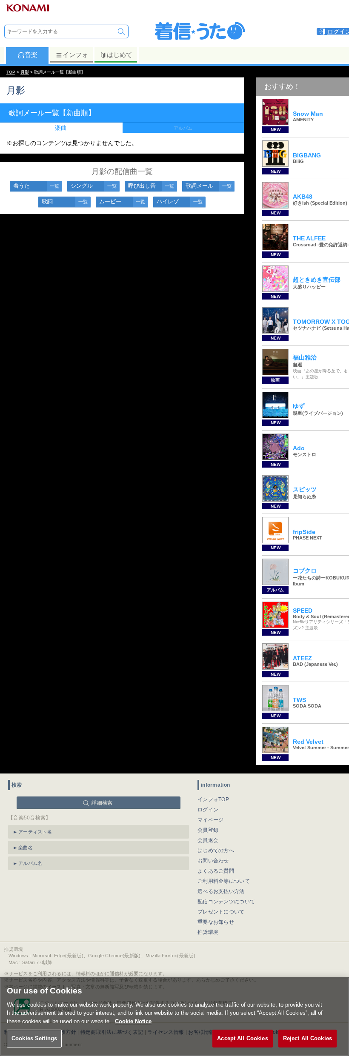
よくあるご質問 (215, 871)
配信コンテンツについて (226, 902)
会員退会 (207, 840)
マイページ (210, 820)
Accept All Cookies (242, 1038)
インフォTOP (213, 799)
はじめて (119, 54)
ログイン (207, 810)
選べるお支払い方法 (221, 891)
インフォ (75, 54)
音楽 (31, 54)
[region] (174, 1016)
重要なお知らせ (215, 922)
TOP (10, 72)
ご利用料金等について (223, 881)
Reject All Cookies (307, 1038)
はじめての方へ (215, 850)
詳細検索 (102, 803)
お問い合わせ (213, 861)
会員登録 (207, 830)
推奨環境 (207, 932)
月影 (24, 72)
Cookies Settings (34, 1038)
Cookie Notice (133, 1021)
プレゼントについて (221, 912)
